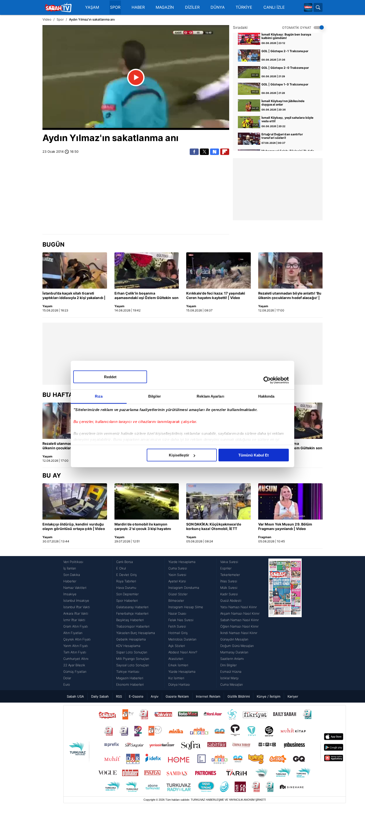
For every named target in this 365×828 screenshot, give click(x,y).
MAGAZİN (165, 7)
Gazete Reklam (177, 696)
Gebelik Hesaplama (131, 639)
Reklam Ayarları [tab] (210, 396)
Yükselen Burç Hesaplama (135, 633)
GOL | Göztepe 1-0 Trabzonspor (284, 84)
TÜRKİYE (244, 7)
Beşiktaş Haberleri (130, 620)
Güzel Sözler (177, 594)
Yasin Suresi (177, 575)
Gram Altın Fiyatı (75, 626)
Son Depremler (127, 594)
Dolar (67, 678)
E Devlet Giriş (126, 575)
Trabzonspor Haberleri (132, 626)
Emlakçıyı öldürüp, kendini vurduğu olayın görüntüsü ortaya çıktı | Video (73, 526)
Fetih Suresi (177, 626)
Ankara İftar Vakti (75, 613)
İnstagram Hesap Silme (185, 607)
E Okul (121, 568)
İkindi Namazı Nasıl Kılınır (238, 633)
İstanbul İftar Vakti (76, 607)
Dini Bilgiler (228, 665)
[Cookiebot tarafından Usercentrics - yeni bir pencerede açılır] (267, 380)
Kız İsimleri (176, 678)
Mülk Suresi (228, 588)
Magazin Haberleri (129, 678)
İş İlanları (69, 568)
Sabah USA (75, 696)
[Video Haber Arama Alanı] (318, 7)
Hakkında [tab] (266, 396)
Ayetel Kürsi (177, 581)
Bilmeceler (176, 600)
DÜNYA (218, 7)
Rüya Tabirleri (126, 581)
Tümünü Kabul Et (253, 455)
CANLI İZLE (274, 7)
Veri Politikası (73, 562)
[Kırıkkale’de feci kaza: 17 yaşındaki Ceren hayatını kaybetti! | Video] (218, 270)
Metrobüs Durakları (182, 639)
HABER (138, 7)
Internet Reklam (208, 696)
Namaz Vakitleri (74, 588)
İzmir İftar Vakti (74, 620)
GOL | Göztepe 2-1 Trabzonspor (284, 51)
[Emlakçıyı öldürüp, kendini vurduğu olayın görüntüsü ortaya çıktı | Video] (74, 501)
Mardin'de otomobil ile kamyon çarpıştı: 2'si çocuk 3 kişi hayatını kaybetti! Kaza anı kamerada (142, 526)
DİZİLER (192, 7)
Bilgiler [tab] (154, 396)
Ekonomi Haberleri (130, 684)
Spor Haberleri (127, 600)
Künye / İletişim (268, 696)
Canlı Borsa (124, 562)
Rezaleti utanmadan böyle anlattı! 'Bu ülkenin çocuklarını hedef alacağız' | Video (290, 296)
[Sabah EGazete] (285, 623)
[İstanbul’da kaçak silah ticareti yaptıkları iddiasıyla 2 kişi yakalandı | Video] (74, 270)
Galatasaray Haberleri (132, 607)
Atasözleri (175, 659)
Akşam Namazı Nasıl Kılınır (239, 613)
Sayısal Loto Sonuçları (132, 665)
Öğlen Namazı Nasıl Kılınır (239, 626)
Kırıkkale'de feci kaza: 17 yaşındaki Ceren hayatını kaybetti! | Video (215, 295)
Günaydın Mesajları (234, 639)
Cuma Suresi (177, 568)
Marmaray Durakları (234, 652)
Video (46, 19)
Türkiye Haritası (127, 672)
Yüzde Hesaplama (181, 562)
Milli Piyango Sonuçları (132, 659)
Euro (66, 684)
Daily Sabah (100, 696)
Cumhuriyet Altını (75, 659)
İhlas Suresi (228, 581)
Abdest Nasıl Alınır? (182, 652)
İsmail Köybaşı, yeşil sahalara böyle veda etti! (287, 119)
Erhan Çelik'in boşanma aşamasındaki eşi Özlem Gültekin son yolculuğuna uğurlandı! (146, 296)
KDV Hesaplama (128, 646)
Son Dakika (71, 575)
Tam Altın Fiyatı (74, 652)
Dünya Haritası (179, 684)
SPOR (115, 7)
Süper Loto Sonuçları (131, 652)
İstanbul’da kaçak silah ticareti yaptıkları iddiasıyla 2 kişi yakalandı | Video (73, 296)
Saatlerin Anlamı (232, 659)
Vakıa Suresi (229, 562)
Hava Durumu (126, 588)
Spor (60, 19)
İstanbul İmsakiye (76, 600)
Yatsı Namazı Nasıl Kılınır (238, 607)
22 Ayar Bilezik (74, 665)
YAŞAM (92, 7)
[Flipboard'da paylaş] (224, 152)
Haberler (69, 581)
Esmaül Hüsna (230, 672)
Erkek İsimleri (178, 665)
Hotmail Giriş (178, 633)
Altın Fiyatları (72, 633)
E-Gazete (136, 696)
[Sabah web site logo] (308, 7)
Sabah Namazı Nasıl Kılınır (239, 620)
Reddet (110, 377)
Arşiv (154, 696)
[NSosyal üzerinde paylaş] (214, 152)
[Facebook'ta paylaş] (194, 152)
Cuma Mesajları (231, 684)
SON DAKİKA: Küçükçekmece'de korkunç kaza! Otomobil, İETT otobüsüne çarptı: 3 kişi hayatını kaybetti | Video (213, 526)
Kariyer (293, 696)
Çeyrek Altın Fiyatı (77, 639)
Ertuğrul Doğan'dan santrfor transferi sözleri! (282, 136)
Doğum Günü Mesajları (237, 646)
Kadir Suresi (229, 594)
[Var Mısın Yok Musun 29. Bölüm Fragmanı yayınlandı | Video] (290, 501)
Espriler (225, 568)
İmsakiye (69, 594)
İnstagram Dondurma (183, 588)
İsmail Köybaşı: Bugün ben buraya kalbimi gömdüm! (286, 36)
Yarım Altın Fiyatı (75, 646)
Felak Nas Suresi (180, 620)
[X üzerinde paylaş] (204, 152)
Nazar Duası (177, 613)
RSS (119, 696)
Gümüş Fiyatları (74, 672)
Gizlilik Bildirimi (238, 696)
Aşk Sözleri (176, 646)
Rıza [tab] (99, 396)
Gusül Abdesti (230, 600)
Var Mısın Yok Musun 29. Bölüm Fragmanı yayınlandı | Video (285, 526)
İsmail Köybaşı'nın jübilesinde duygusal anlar (282, 102)
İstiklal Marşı (229, 678)
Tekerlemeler (230, 575)
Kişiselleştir (179, 455)
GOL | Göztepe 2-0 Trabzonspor (285, 68)
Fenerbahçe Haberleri (132, 613)
